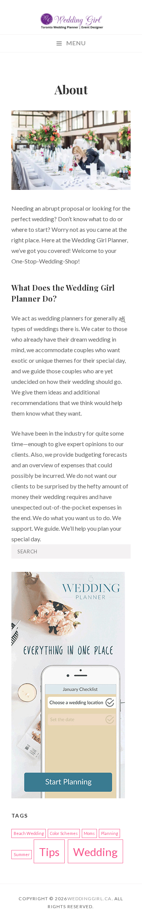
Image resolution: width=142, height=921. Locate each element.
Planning (109, 833)
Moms (89, 833)
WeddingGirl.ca (89, 898)
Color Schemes (64, 833)
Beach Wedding (29, 833)
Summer (22, 854)
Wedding (95, 851)
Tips (49, 851)
